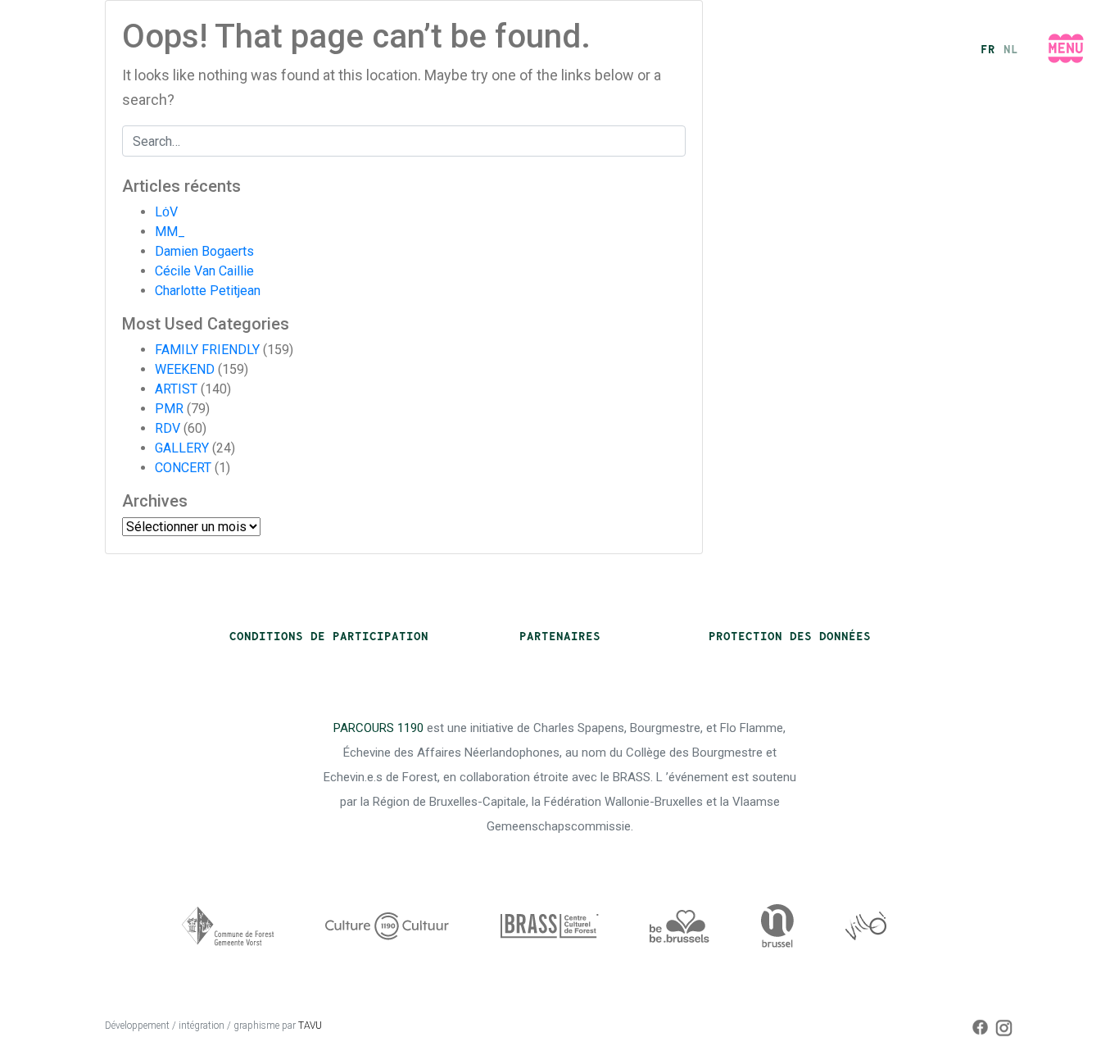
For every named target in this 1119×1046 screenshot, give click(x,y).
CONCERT (183, 467)
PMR (169, 408)
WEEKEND (185, 369)
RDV (167, 428)
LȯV (166, 212)
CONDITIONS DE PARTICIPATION (328, 637)
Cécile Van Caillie (204, 271)
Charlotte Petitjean (207, 290)
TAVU (310, 1025)
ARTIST (176, 389)
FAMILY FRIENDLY (207, 349)
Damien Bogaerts (204, 251)
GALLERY (182, 448)
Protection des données (790, 637)
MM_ (170, 231)
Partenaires (559, 637)
